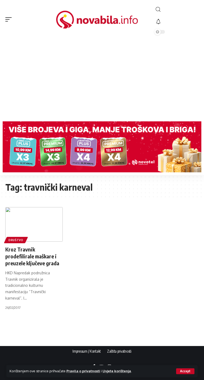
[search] (176, 9)
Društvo (15, 240)
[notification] (176, 22)
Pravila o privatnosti (83, 371)
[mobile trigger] (9, 19)
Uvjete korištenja (117, 371)
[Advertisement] (102, 79)
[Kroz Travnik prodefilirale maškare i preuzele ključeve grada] (34, 224)
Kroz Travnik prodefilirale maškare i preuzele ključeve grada (32, 256)
